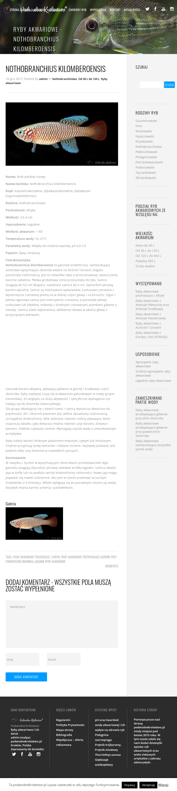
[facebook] (155, 9)
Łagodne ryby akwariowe (50, 561)
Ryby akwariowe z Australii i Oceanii (148, 325)
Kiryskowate (144, 141)
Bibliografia (64, 735)
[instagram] (172, 9)
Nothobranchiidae (64, 79)
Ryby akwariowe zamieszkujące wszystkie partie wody (153, 445)
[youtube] (164, 9)
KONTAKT (115, 10)
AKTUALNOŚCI (132, 10)
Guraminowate (146, 121)
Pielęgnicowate (146, 157)
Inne (139, 126)
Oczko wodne (145, 266)
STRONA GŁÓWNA (20, 10)
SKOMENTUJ (111, 566)
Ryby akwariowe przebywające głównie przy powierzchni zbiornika (152, 429)
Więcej (163, 785)
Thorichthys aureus (108, 755)
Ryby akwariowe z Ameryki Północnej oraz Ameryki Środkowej (152, 305)
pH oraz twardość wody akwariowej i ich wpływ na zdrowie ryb (110, 725)
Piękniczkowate (146, 152)
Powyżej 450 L (145, 261)
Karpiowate (144, 131)
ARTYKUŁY (40, 10)
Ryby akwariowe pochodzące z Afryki (37, 557)
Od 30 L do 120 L (89, 79)
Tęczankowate (146, 172)
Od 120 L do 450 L (148, 256)
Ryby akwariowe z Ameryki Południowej (151, 316)
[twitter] (147, 9)
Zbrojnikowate (146, 178)
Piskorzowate (145, 167)
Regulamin (63, 720)
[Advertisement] (62, 351)
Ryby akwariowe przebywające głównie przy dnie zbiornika (152, 414)
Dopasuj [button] (129, 785)
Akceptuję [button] (148, 785)
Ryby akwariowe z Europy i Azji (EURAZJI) (151, 335)
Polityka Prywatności (70, 725)
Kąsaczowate (145, 136)
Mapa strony (64, 730)
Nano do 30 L (145, 245)
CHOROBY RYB (78, 10)
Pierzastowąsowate (149, 162)
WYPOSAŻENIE (98, 10)
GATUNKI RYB (57, 10)
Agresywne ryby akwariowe (147, 364)
